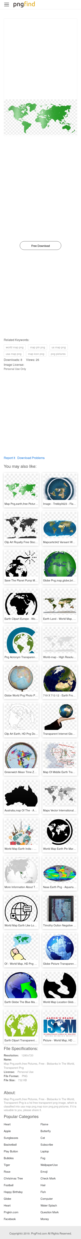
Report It (9, 458)
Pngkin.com (11, 1212)
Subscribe (46, 1144)
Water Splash (48, 1205)
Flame (44, 1124)
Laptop (44, 1151)
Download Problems (31, 458)
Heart (7, 1124)
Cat (42, 1138)
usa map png (13, 354)
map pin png (37, 347)
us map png (59, 347)
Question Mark (49, 1212)
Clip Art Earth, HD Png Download (24, 734)
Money (44, 1219)
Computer (46, 1198)
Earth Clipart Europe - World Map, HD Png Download (36, 619)
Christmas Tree (13, 1178)
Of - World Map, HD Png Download (25, 963)
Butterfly (45, 1131)
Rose (7, 1171)
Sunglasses (11, 1138)
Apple (7, 1131)
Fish (43, 1192)
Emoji (43, 1171)
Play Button (11, 1151)
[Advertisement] (40, 59)
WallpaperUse (49, 1165)
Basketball (10, 1144)
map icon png (36, 354)
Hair (43, 1185)
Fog (42, 1158)
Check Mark (48, 1178)
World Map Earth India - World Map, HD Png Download (37, 848)
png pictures (58, 354)
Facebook (10, 1219)
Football (8, 1185)
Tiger (7, 1165)
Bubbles (9, 1158)
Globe (7, 1198)
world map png (15, 347)
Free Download (40, 246)
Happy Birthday (13, 1192)
